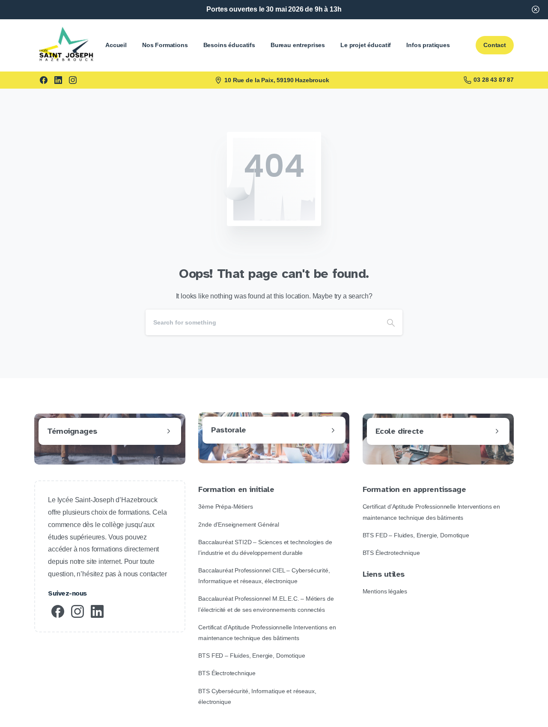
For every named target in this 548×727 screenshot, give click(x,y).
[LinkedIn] (58, 80)
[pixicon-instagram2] (77, 611)
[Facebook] (43, 80)
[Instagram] (73, 80)
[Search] (390, 322)
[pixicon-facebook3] (58, 611)
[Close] (535, 9)
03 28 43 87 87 (494, 79)
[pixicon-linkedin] (97, 611)
